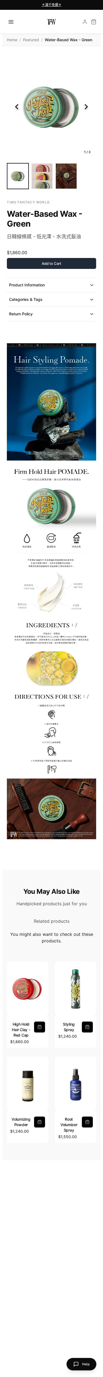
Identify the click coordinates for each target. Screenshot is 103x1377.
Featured (31, 39)
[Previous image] (16, 106)
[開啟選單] (11, 21)
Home (12, 39)
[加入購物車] (39, 1027)
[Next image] (86, 106)
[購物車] (93, 22)
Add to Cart (51, 263)
